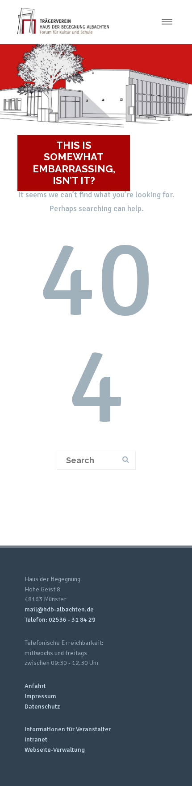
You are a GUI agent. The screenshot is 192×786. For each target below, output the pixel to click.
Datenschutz (42, 706)
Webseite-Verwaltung (55, 749)
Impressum (40, 696)
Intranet (36, 739)
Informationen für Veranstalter (68, 729)
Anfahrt (35, 686)
